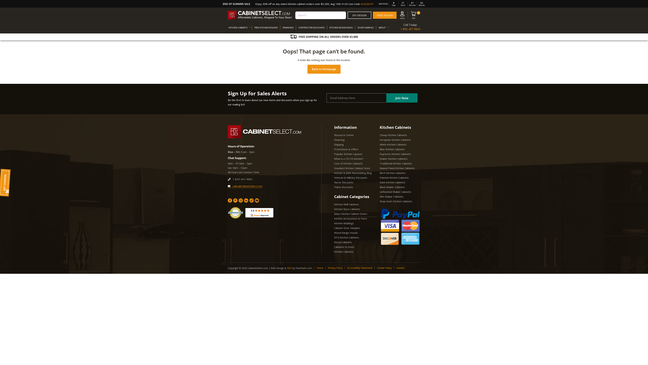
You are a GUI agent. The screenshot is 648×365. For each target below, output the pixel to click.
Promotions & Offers (346, 149)
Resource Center (344, 135)
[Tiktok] (251, 200)
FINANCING (288, 27)
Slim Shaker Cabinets (391, 196)
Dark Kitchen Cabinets (392, 182)
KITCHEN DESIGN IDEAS (341, 27)
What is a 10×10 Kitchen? (348, 158)
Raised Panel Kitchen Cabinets (397, 168)
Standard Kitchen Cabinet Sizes (352, 168)
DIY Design (359, 15)
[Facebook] (230, 200)
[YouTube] (257, 200)
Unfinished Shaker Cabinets (395, 191)
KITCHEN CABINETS (238, 27)
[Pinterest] (235, 200)
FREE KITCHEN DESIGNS (266, 27)
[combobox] (320, 15)
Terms (319, 268)
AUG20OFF (367, 4)
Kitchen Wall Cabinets (346, 204)
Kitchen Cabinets (344, 251)
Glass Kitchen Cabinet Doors (350, 213)
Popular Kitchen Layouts (348, 154)
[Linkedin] (246, 200)
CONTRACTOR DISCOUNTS (311, 27)
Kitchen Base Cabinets (347, 209)
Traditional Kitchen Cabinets (396, 163)
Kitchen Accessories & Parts (350, 218)
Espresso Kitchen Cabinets (395, 154)
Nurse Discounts (343, 182)
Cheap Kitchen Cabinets (393, 135)
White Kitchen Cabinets (393, 144)
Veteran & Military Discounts (350, 177)
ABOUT (382, 27)
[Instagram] (241, 200)
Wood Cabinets (343, 242)
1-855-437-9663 (410, 29)
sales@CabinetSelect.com (247, 186)
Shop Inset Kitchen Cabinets (396, 201)
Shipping (339, 144)
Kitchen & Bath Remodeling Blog (353, 173)
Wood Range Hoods (346, 232)
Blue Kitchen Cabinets (392, 149)
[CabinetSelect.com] (260, 15)
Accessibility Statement (359, 268)
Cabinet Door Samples (347, 228)
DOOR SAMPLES (366, 27)
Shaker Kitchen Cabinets (394, 158)
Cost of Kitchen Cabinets (348, 163)
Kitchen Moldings (344, 223)
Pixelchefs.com (303, 268)
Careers (400, 268)
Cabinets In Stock (344, 247)
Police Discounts (343, 187)
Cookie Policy (384, 268)
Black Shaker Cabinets (392, 187)
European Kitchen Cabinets (395, 139)
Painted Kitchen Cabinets (394, 177)
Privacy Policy (335, 268)
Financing (339, 139)
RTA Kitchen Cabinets (346, 237)
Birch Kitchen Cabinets (393, 173)
